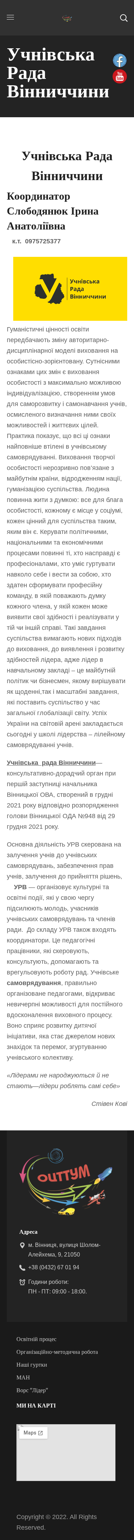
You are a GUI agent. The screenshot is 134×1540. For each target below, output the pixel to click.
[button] (123, 18)
